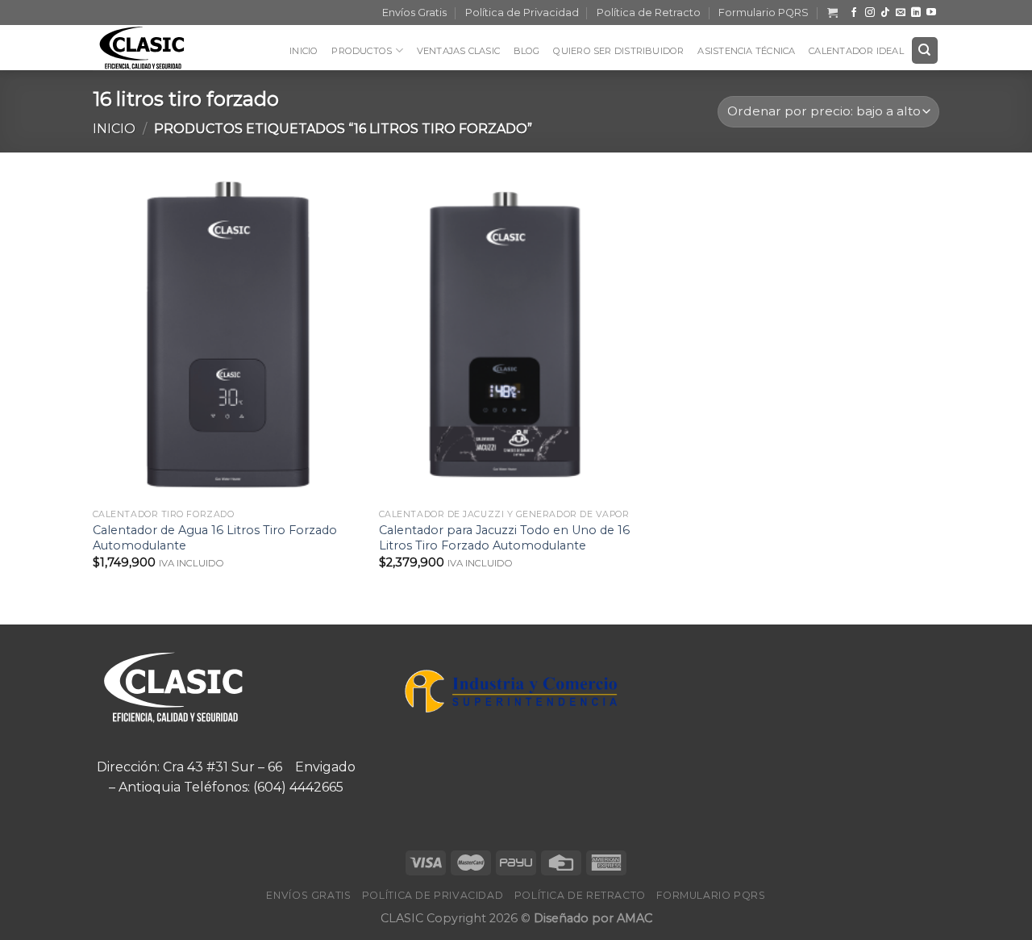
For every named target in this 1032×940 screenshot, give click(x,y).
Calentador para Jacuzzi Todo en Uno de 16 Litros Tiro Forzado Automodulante (504, 538)
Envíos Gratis (414, 12)
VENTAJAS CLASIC (458, 50)
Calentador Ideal (856, 50)
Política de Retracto (649, 12)
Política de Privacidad (522, 12)
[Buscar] (925, 50)
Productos (361, 50)
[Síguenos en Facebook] (854, 13)
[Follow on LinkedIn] (916, 13)
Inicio (303, 50)
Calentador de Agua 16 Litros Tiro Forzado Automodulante (215, 538)
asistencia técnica (746, 50)
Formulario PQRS (763, 12)
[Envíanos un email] (900, 13)
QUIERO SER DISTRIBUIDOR (618, 50)
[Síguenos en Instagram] (870, 13)
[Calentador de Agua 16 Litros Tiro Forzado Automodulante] (228, 339)
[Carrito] (832, 12)
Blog (527, 50)
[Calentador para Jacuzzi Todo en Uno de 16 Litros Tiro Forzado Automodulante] (514, 339)
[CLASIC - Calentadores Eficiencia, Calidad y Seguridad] (153, 47)
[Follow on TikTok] (885, 13)
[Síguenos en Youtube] (931, 13)
